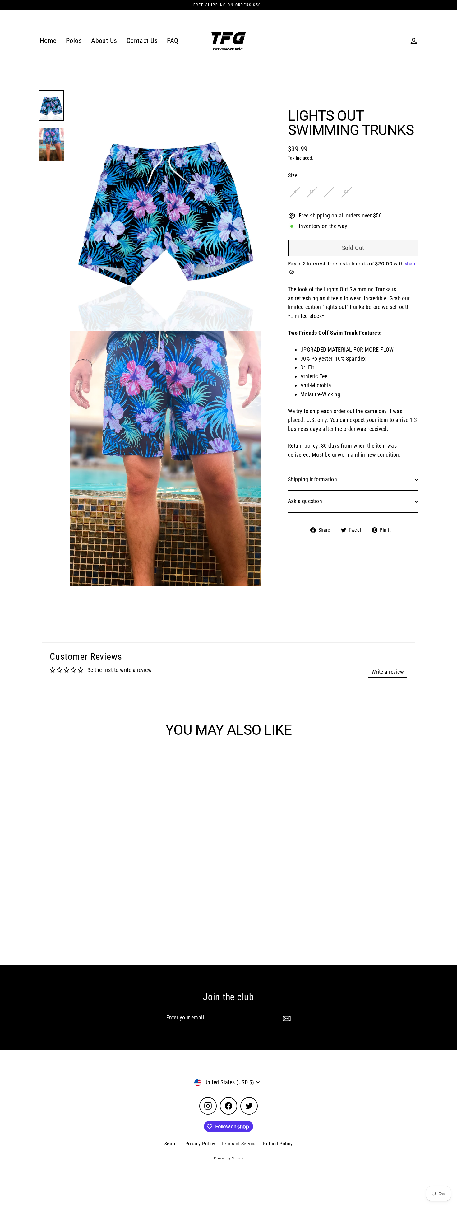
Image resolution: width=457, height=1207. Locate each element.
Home (48, 40)
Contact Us (142, 40)
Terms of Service (239, 1144)
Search (171, 1144)
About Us (104, 40)
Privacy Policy (200, 1144)
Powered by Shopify (228, 1158)
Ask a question (305, 501)
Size (293, 175)
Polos (74, 40)
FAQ (172, 40)
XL (346, 192)
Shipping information (312, 479)
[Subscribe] (286, 1018)
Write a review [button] (388, 672)
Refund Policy (278, 1144)
